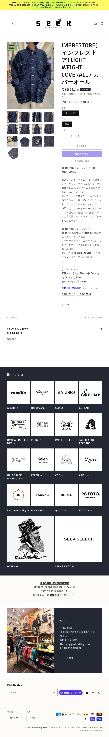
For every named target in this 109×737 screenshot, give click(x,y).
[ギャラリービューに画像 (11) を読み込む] (37, 141)
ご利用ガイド (68, 294)
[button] (6, 23)
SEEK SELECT (63, 566)
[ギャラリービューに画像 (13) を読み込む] (12, 153)
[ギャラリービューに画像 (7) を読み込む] (37, 129)
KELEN (35, 475)
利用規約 (85, 728)
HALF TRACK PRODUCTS (14, 477)
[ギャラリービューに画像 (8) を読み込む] (49, 129)
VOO (57, 475)
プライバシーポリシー (71, 728)
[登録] (54, 692)
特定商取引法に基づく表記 (92, 730)
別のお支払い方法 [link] (82, 161)
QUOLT (59, 510)
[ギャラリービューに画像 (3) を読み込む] (37, 117)
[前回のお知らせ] (5, 5)
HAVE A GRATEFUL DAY (18, 441)
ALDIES (59, 407)
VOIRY (34, 440)
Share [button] (66, 304)
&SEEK (11, 566)
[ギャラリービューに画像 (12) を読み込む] (49, 141)
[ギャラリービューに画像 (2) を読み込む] (24, 117)
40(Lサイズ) (71, 114)
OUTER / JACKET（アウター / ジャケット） (85, 288)
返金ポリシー (55, 728)
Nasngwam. (38, 407)
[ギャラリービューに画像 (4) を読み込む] (49, 117)
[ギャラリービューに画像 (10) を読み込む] (24, 141)
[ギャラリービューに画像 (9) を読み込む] (12, 141)
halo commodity (16, 510)
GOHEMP (84, 407)
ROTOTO (84, 510)
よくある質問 (84, 294)
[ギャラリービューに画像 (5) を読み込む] (12, 129)
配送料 (70, 94)
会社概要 (69, 658)
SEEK (32, 728)
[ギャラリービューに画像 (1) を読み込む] (12, 117)
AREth (82, 475)
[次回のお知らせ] (103, 5)
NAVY (68, 125)
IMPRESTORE (66, 288)
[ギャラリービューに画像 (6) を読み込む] (24, 129)
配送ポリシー (97, 728)
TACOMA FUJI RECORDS (87, 441)
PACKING (36, 510)
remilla (11, 407)
